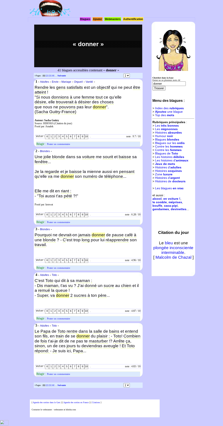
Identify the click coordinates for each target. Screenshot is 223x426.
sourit (108, 156)
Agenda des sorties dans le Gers (46, 402)
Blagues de (166, 153)
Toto (54, 275)
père (102, 295)
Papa (46, 331)
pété (68, 196)
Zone (163, 174)
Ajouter (97, 19)
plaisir (102, 336)
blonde (58, 156)
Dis (40, 285)
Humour (164, 136)
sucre (109, 285)
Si (38, 97)
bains (114, 331)
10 (86, 136)
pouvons (67, 107)
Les (167, 125)
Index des (169, 108)
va (50, 176)
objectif (103, 87)
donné (91, 285)
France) (69, 111)
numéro (90, 176)
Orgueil (78, 81)
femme (88, 97)
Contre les (169, 146)
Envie (55, 81)
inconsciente (181, 247)
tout (99, 97)
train (60, 336)
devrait (65, 235)
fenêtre (41, 161)
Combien (131, 336)
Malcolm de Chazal (173, 257)
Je (37, 171)
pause (118, 235)
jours (71, 346)
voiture (88, 156)
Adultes (44, 81)
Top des (164, 115)
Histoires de (170, 181)
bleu (169, 243)
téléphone (113, 176)
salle (97, 331)
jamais (84, 235)
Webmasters (113, 19)
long (86, 240)
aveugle (110, 346)
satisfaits (75, 87)
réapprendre (117, 240)
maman (83, 280)
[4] (53, 75)
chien (126, 285)
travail (40, 244)
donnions (60, 97)
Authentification (133, 19)
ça (128, 341)
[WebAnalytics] (4, 425)
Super (42, 295)
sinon (40, 346)
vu (70, 285)
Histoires (168, 132)
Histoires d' (168, 167)
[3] (50, 75)
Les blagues (169, 188)
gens (61, 87)
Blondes (45, 151)
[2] (47, 75)
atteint (40, 92)
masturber (98, 341)
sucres (80, 295)
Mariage (66, 81)
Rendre (42, 87)
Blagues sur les (170, 143)
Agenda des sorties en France (76, 402)
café (129, 235)
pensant (126, 171)
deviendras (91, 346)
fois (44, 341)
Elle (38, 191)
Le (37, 331)
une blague (169, 111)
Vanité (89, 81)
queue (62, 290)
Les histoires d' (171, 160)
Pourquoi (43, 235)
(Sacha (41, 111)
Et (123, 346)
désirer (84, 102)
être (136, 87)
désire (40, 102)
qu (37, 176)
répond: (42, 351)
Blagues (85, 19)
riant (65, 191)
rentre (72, 331)
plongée (161, 247)
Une (38, 156)
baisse (125, 156)
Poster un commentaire (58, 144)
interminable (172, 252)
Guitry (54, 111)
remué (44, 290)
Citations (96, 402)
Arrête (119, 341)
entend (131, 331)
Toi (41, 196)
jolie (47, 156)
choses (107, 102)
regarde (52, 171)
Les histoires (169, 157)
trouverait (64, 102)
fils (45, 336)
